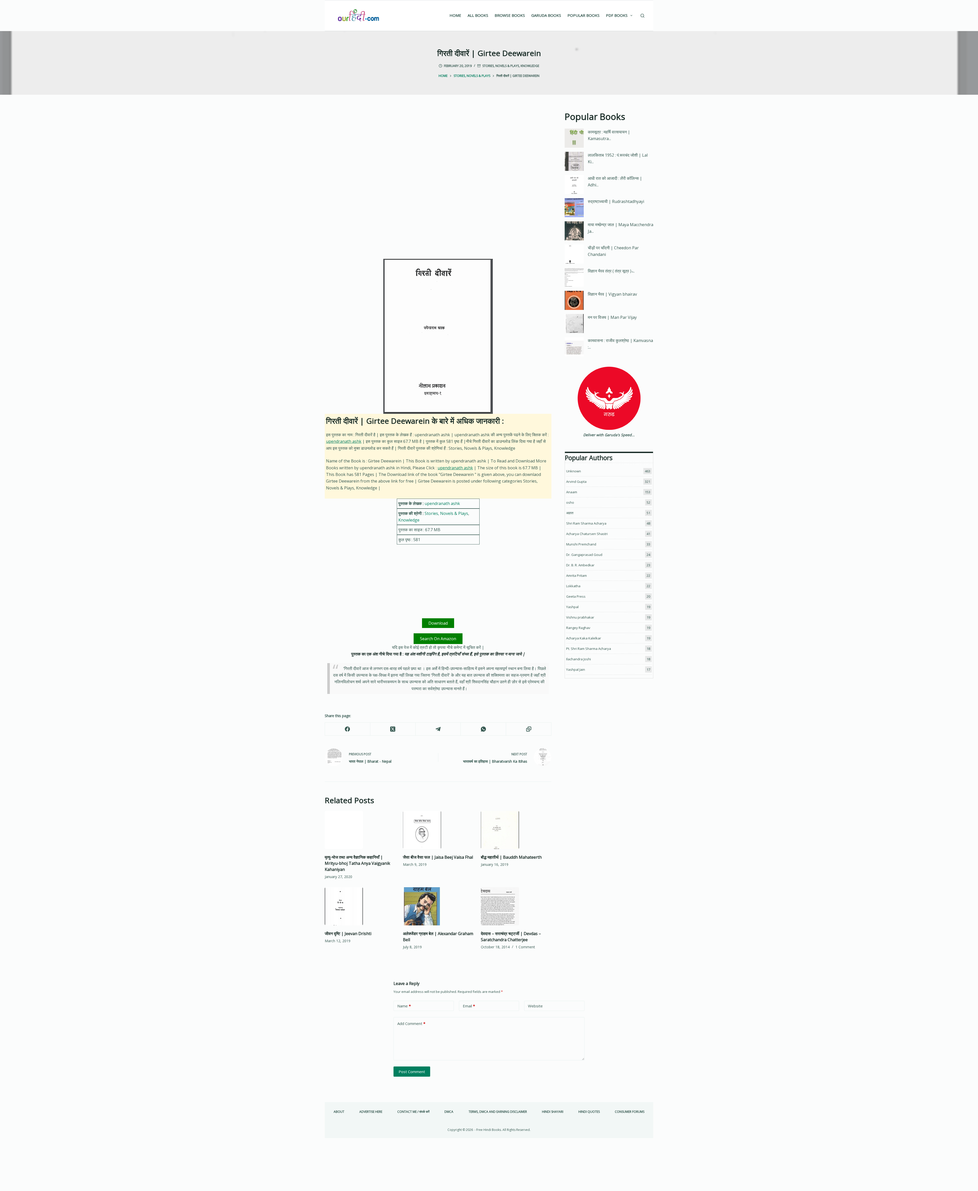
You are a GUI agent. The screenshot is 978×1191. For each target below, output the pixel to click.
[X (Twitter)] (393, 729)
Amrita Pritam (576, 575)
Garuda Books (546, 15)
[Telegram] (438, 729)
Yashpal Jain (575, 669)
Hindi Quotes (589, 1112)
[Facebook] (347, 729)
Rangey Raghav (578, 627)
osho (570, 502)
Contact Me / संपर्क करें (413, 1112)
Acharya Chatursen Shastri (587, 533)
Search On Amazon (438, 638)
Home (455, 15)
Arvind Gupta (576, 481)
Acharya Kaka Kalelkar (583, 638)
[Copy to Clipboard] (528, 729)
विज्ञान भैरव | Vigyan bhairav (612, 294)
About (339, 1112)
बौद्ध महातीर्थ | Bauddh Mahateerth (511, 857)
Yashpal (572, 607)
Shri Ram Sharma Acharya (586, 523)
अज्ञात (569, 513)
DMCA (448, 1112)
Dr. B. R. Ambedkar (580, 565)
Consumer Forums (629, 1112)
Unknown (573, 471)
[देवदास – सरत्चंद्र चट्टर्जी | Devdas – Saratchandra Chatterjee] (516, 906)
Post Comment (412, 1071)
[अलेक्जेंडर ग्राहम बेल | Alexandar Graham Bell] (438, 906)
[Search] (642, 16)
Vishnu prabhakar (580, 617)
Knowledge (530, 66)
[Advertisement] (438, 147)
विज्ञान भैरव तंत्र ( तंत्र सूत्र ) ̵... (611, 271)
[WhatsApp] (483, 729)
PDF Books (617, 15)
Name (404, 1005)
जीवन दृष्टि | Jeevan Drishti (348, 933)
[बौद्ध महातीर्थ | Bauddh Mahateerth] (516, 830)
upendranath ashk (343, 441)
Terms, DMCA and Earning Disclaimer (498, 1112)
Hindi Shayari (552, 1112)
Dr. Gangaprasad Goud (584, 554)
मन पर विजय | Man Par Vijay (612, 317)
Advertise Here (370, 1112)
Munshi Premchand (581, 544)
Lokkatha (573, 586)
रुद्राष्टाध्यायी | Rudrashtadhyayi (616, 201)
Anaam (571, 492)
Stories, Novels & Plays (500, 66)
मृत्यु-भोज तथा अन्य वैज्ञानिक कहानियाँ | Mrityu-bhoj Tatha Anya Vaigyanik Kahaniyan (357, 863)
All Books (478, 15)
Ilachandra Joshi (578, 659)
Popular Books (583, 15)
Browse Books (510, 15)
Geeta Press (576, 596)
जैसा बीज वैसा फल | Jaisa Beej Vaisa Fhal (438, 857)
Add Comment (411, 1023)
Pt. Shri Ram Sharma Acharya (588, 648)
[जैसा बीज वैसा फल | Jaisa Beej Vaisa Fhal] (438, 830)
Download (438, 623)
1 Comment (525, 946)
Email (469, 1005)
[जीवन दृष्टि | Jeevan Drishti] (360, 906)
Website (535, 1005)
